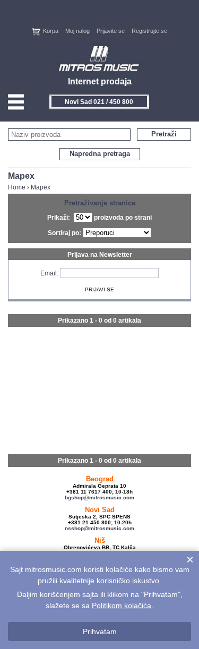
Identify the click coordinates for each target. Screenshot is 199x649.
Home (16, 187)
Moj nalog (77, 31)
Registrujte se (149, 31)
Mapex (40, 187)
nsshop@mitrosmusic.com (99, 528)
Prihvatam (100, 631)
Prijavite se (111, 31)
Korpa (50, 31)
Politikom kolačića (121, 605)
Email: (49, 273)
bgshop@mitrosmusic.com (99, 497)
